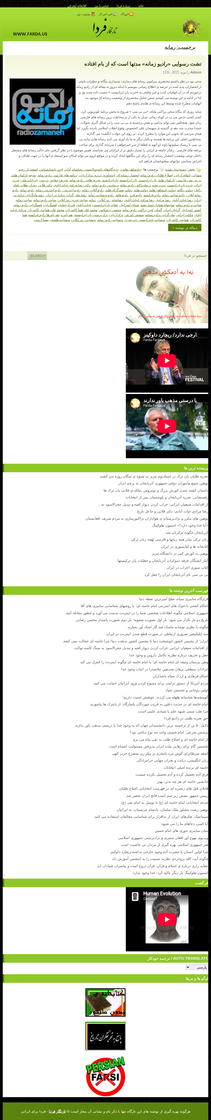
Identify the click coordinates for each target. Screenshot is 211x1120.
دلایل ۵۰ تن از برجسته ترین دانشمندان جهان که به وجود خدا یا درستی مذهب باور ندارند (141, 725)
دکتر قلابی (45, 184)
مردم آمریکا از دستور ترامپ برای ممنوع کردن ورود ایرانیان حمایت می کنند (151, 683)
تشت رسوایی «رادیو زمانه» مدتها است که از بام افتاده (142, 64)
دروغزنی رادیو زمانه (105, 184)
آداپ (68, 169)
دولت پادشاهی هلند (162, 189)
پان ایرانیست (148, 179)
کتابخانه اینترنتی (76, 5)
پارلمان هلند (166, 179)
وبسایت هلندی (60, 219)
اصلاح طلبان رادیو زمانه (157, 174)
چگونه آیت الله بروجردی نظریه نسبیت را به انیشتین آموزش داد (160, 858)
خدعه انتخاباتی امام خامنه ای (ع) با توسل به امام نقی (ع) (164, 802)
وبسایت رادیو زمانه (110, 219)
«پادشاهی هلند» (131, 169)
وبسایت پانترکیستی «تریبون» (145, 219)
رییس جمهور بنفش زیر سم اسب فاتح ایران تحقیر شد (167, 795)
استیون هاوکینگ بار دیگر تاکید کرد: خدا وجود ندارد (170, 872)
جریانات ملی (29, 179)
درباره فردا (123, 5)
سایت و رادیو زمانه (188, 204)
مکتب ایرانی (184, 214)
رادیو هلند (122, 194)
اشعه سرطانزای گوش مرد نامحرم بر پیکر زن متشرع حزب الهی (160, 753)
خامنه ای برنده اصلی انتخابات (185, 767)
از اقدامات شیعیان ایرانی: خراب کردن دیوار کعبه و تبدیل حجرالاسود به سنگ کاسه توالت (141, 647)
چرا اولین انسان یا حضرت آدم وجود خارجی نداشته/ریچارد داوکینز (159, 851)
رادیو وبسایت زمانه (101, 194)
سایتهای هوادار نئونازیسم (157, 204)
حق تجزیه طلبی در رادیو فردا (186, 717)
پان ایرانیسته (128, 179)
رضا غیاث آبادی (182, 199)
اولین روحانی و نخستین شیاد (186, 689)
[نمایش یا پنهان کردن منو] (202, 46)
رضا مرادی (163, 199)
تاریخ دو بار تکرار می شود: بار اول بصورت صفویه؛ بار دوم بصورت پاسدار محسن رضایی (142, 619)
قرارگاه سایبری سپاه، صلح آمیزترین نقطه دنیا (173, 598)
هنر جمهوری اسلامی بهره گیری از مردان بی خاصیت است (164, 844)
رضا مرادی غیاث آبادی (139, 199)
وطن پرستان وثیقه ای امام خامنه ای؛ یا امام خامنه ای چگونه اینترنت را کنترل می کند (144, 661)
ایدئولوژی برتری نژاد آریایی (97, 174)
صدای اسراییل (129, 204)
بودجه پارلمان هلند (24, 174)
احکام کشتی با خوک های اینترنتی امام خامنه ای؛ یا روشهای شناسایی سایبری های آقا (144, 605)
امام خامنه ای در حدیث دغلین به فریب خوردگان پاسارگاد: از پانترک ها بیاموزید (149, 703)
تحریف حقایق (59, 179)
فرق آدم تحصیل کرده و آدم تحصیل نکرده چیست (171, 774)
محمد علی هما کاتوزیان (82, 209)
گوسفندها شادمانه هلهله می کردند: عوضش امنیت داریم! (165, 697)
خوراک (125, 14)
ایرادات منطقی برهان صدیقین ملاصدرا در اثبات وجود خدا (164, 668)
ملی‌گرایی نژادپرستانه (160, 214)
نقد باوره (67, 214)
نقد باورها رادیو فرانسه (44, 214)
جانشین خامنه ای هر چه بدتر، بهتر (182, 781)
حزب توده (159, 184)
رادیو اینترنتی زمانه (48, 189)
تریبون (44, 179)
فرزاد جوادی (67, 204)
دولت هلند (141, 189)
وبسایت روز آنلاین (84, 219)
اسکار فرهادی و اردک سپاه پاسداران (180, 675)
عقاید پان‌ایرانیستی (105, 204)
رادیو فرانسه (152, 194)
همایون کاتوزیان (177, 219)
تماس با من (102, 5)
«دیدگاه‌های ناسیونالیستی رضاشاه (95, 169)
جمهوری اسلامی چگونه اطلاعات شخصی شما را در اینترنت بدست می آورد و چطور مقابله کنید (137, 612)
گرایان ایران (172, 209)
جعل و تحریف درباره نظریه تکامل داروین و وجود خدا (168, 654)
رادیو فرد (136, 194)
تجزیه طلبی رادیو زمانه (85, 179)
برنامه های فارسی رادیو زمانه (57, 174)
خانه (141, 5)
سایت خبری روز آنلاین (73, 199)
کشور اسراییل (191, 209)
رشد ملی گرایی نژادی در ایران (66, 194)
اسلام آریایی (182, 174)
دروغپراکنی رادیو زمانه (135, 184)
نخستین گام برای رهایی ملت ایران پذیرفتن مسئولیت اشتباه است (158, 746)
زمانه (92, 199)
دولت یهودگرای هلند (119, 189)
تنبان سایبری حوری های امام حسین (181, 830)
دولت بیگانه (185, 189)
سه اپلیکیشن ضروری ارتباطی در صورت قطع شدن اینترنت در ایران (157, 633)
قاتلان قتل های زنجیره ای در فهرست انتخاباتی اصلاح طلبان (163, 788)
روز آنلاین (104, 199)
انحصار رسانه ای (128, 174)
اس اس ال (106, 14)
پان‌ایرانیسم (110, 179)
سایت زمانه (24, 199)
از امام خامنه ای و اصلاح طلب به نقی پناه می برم (170, 739)
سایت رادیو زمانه (45, 199)
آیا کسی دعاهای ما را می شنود (184, 823)
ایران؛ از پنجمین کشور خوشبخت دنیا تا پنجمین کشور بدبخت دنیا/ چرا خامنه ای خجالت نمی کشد (135, 640)
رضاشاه (117, 199)
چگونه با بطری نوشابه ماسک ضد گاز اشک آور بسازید (167, 626)
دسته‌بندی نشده (175, 169)
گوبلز (158, 209)
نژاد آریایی (116, 214)
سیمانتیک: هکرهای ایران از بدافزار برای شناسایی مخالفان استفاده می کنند (151, 816)
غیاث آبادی (84, 204)
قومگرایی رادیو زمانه (28, 204)
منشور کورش (134, 214)
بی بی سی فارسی (188, 179)
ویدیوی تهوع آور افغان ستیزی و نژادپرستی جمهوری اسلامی (163, 837)
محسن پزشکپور (110, 209)
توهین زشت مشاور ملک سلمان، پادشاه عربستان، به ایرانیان (162, 809)
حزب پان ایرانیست (180, 184)
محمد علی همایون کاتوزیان (46, 209)
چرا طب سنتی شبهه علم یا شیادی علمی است (173, 711)
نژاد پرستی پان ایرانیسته (91, 214)
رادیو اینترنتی (71, 189)
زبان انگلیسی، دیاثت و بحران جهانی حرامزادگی (172, 760)
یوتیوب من (84, 14)
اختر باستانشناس (51, 169)
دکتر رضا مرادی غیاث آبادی (72, 184)
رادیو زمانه (27, 189)
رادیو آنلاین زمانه (93, 189)
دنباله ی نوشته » (184, 227)
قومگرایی (50, 204)
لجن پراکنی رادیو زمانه (138, 209)
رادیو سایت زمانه (173, 194)
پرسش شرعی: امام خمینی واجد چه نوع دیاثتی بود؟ (169, 732)
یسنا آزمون (41, 219)
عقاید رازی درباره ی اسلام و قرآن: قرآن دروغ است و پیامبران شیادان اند (152, 865)
